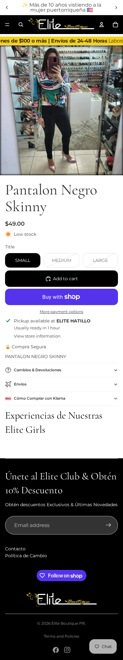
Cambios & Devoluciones (37, 370)
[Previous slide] (7, 7)
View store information (37, 336)
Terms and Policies (61, 636)
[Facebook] (56, 650)
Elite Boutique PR (68, 623)
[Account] (101, 25)
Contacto (15, 549)
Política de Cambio (26, 556)
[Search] (21, 25)
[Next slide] (116, 7)
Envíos (20, 384)
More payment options (61, 312)
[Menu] (7, 24)
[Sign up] (108, 525)
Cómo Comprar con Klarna (39, 398)
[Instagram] (67, 650)
